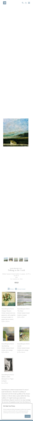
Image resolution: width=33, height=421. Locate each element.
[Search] (22, 3)
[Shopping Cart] (26, 3)
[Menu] (29, 3)
